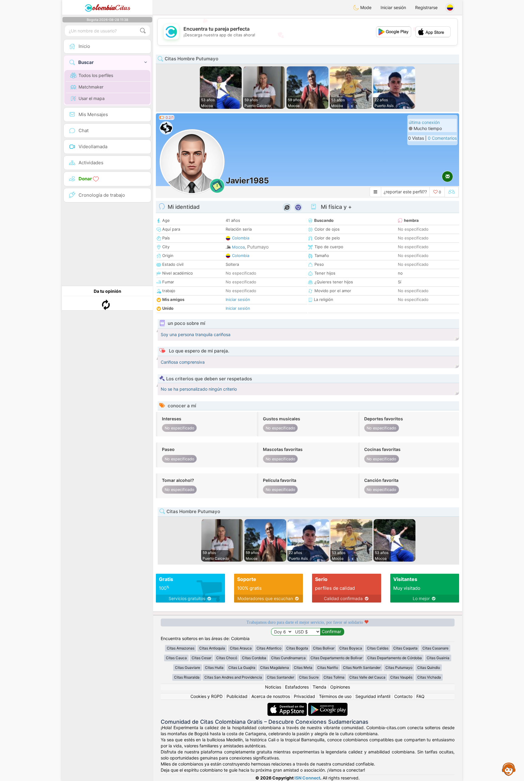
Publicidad (237, 696)
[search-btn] (143, 30)
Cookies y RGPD (206, 696)
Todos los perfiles (96, 75)
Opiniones (340, 686)
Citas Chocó (226, 658)
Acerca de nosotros (270, 696)
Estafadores (297, 686)
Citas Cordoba (254, 658)
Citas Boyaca (350, 648)
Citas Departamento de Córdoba (394, 658)
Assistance (509, 768)
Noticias (273, 686)
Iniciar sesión (393, 7)
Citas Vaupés (401, 677)
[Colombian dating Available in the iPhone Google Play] (328, 705)
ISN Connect (307, 777)
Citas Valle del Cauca (367, 677)
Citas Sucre (309, 677)
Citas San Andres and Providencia (233, 677)
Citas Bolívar (323, 648)
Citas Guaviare (187, 667)
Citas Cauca (176, 658)
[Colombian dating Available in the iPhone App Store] (287, 705)
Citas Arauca (241, 648)
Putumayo (258, 247)
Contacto (403, 696)
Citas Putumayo (398, 667)
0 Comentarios (442, 138)
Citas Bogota (297, 648)
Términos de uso (335, 696)
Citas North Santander (362, 667)
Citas (111, 7)
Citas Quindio (428, 667)
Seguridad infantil (372, 696)
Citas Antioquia (212, 648)
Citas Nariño (327, 667)
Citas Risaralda (187, 677)
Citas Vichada (429, 677)
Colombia (240, 237)
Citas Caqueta (405, 648)
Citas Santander (280, 677)
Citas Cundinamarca (288, 658)
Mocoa (238, 247)
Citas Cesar (201, 658)
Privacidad (304, 696)
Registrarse (426, 7)
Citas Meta (303, 667)
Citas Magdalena (274, 667)
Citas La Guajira (241, 667)
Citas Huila (214, 667)
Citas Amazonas (180, 648)
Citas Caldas (377, 648)
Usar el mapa (92, 98)
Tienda (319, 686)
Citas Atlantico (269, 648)
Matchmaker (91, 86)
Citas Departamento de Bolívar (336, 658)
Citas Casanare (435, 648)
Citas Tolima (334, 677)
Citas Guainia (438, 658)
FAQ (420, 696)
